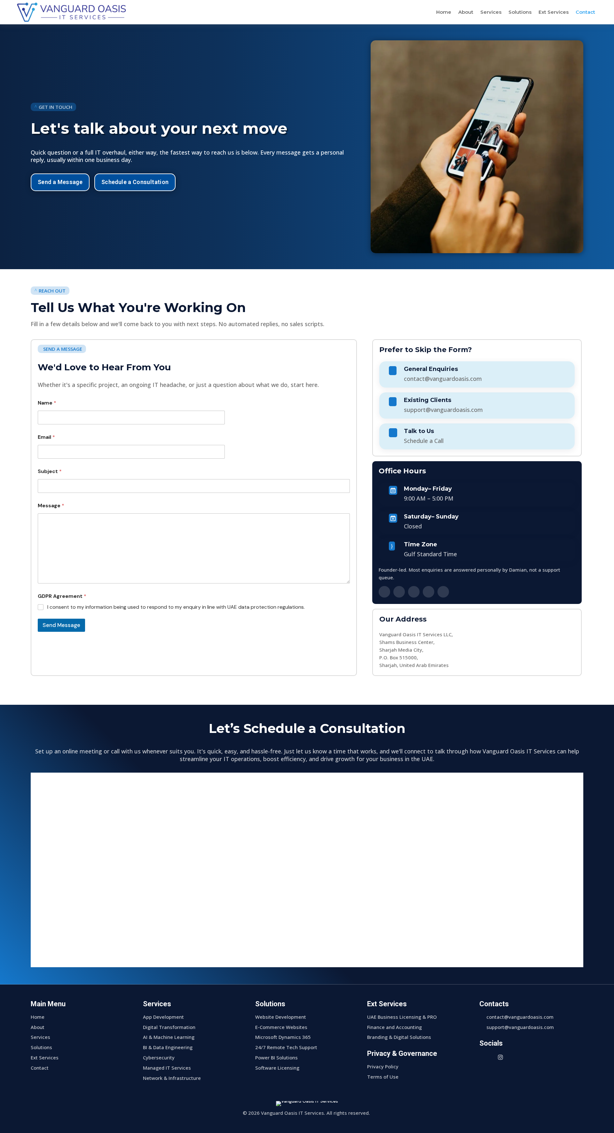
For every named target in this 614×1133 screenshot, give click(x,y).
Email (46, 437)
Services (490, 12)
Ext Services (554, 12)
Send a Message (60, 182)
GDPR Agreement (62, 596)
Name (47, 403)
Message (51, 505)
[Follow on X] (428, 592)
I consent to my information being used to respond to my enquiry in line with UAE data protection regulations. (176, 607)
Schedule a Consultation (135, 182)
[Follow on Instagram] (414, 592)
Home (443, 12)
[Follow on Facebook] (399, 592)
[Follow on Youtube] (443, 592)
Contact (585, 12)
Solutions (519, 12)
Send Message (61, 625)
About (465, 12)
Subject (50, 471)
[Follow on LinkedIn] (384, 592)
